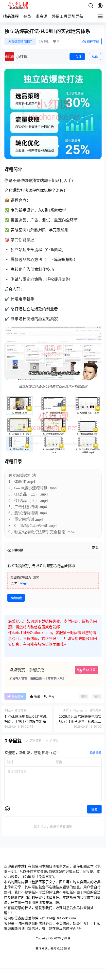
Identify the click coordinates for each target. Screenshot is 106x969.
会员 (27, 16)
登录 (23, 583)
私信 (95, 57)
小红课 (65, 938)
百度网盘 (16, 598)
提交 (94, 809)
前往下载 (93, 41)
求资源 (41, 16)
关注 (79, 57)
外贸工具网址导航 (67, 16)
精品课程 (11, 16)
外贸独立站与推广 (20, 41)
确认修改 (96, 753)
